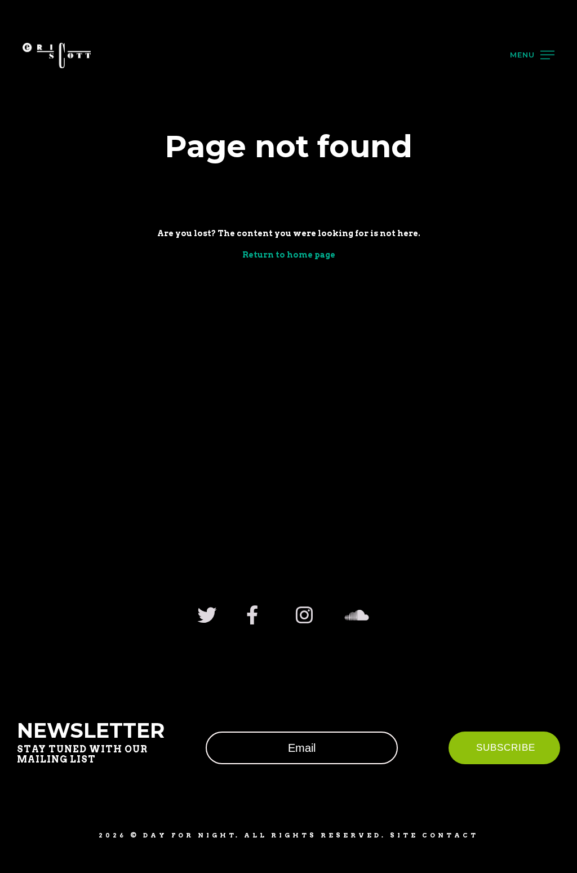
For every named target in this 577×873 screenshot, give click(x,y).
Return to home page (288, 254)
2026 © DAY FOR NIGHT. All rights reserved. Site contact (288, 835)
